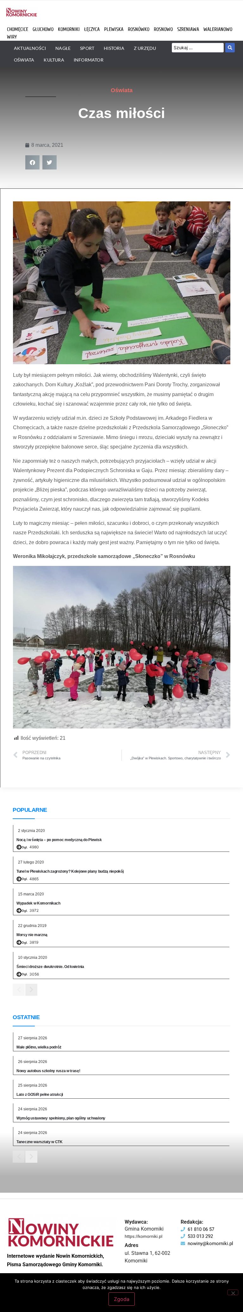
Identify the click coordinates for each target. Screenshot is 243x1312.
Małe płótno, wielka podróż (38, 1047)
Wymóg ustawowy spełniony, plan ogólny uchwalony (60, 1118)
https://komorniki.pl (143, 1236)
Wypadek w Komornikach (38, 903)
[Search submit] (230, 47)
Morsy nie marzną (31, 935)
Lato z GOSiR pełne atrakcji (39, 1094)
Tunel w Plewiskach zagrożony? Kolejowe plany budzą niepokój (69, 871)
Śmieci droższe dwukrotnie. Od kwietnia (50, 967)
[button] (32, 162)
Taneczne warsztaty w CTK (39, 1142)
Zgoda (121, 1299)
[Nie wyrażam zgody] (232, 1292)
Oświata (122, 90)
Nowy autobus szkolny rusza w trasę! (48, 1071)
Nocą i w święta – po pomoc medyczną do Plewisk (59, 840)
